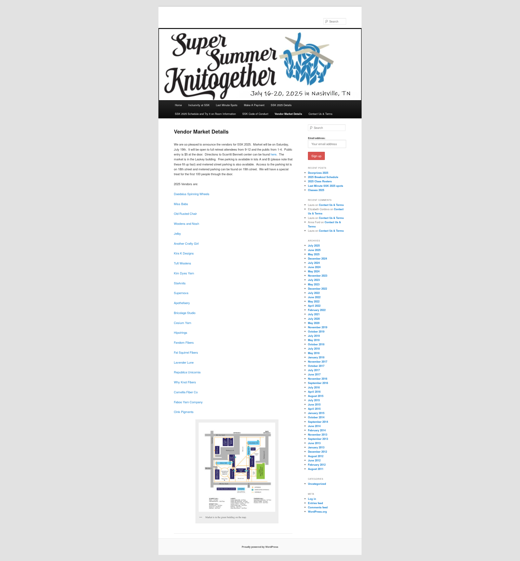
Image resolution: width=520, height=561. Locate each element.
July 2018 (314, 348)
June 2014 (314, 426)
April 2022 (314, 306)
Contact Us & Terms (321, 114)
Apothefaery (182, 303)
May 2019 (314, 340)
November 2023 (317, 275)
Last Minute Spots (226, 105)
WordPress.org (317, 511)
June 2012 (314, 460)
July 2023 (314, 280)
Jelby (177, 233)
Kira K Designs (184, 253)
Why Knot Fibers (185, 382)
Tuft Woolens (182, 263)
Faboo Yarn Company (188, 402)
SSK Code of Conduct (255, 114)
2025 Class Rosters (320, 181)
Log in (312, 499)
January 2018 (316, 357)
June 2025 (314, 250)
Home (178, 105)
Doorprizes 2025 (318, 173)
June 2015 (314, 404)
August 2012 (315, 456)
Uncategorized (317, 484)
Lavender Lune (184, 362)
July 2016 (314, 387)
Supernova (181, 293)
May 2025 (314, 254)
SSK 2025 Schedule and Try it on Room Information (205, 114)
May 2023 (314, 284)
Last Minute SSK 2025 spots (325, 186)
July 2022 (314, 293)
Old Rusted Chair (185, 213)
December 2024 (317, 258)
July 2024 (314, 263)
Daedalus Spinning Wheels (191, 194)
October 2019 (316, 331)
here (273, 154)
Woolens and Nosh (186, 223)
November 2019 (317, 327)
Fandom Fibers (184, 342)
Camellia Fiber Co (186, 392)
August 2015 (315, 396)
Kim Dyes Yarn (184, 273)
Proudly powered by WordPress (260, 547)
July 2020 (314, 319)
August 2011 (315, 469)
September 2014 (318, 422)
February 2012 (317, 464)
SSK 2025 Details (281, 105)
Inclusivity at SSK (199, 105)
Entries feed (315, 503)
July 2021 (314, 314)
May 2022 (314, 301)
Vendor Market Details (288, 114)
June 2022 (314, 297)
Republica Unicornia (187, 372)
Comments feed (318, 507)
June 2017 (314, 374)
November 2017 (317, 361)
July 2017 (314, 370)
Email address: (316, 138)
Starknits (180, 283)
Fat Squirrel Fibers (186, 352)
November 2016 (317, 379)
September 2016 (318, 383)
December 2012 (317, 451)
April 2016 (314, 392)
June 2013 (314, 443)
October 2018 (316, 344)
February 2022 (317, 310)
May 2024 (314, 271)
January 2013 (316, 447)
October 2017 (316, 366)
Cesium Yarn (182, 323)
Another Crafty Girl (186, 243)
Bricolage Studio (184, 313)
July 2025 (314, 245)
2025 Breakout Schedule (323, 177)
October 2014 (316, 417)
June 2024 (314, 267)
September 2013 (318, 439)
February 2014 (317, 430)
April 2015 (314, 409)
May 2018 (314, 353)
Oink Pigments (184, 412)
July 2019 (314, 336)
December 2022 (317, 288)
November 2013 (317, 434)
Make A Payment (254, 105)
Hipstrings (180, 332)
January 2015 (316, 413)
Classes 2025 (316, 190)
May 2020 (314, 323)
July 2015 (314, 400)
